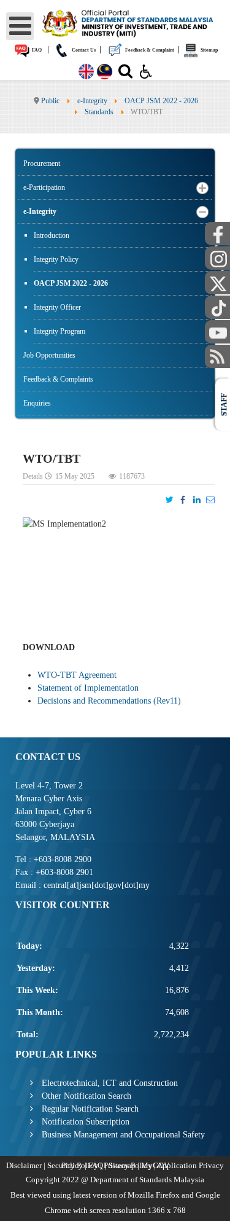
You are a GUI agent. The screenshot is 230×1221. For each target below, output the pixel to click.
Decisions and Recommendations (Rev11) (109, 700)
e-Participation (44, 187)
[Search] (125, 73)
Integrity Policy (56, 259)
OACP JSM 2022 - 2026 (71, 283)
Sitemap (208, 50)
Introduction (51, 235)
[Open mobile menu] (20, 26)
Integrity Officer (57, 307)
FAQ (36, 50)
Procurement (41, 163)
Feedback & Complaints (58, 379)
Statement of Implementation (88, 688)
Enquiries (37, 403)
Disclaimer (24, 1165)
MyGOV (155, 1165)
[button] (202, 188)
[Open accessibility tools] (146, 71)
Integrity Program (59, 331)
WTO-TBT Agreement (77, 675)
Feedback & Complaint (149, 50)
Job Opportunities (49, 355)
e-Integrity (39, 211)
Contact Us (83, 50)
